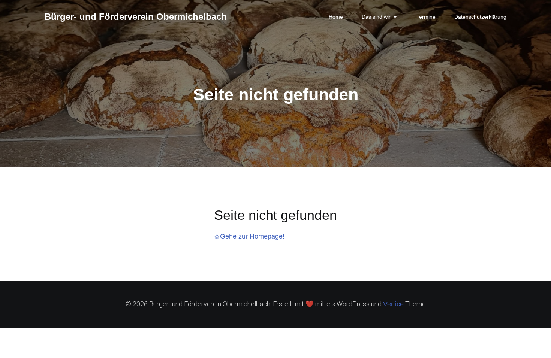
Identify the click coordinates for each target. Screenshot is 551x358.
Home (336, 17)
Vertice (393, 304)
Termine (426, 17)
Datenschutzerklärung (480, 17)
